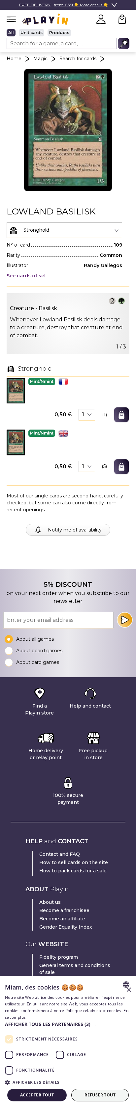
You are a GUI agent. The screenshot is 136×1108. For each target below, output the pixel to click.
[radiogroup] (68, 32)
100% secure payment (68, 798)
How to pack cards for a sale (73, 871)
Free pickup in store (93, 754)
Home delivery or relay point (45, 754)
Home (14, 59)
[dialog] (68, 1042)
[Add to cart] (121, 415)
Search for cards (77, 59)
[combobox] (64, 230)
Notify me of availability (75, 530)
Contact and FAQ (59, 854)
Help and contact (90, 706)
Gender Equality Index (65, 927)
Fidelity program (58, 957)
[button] (16, 390)
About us (50, 902)
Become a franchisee (64, 910)
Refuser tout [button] (100, 1095)
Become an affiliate (62, 919)
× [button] (128, 990)
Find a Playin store (39, 709)
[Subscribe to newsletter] (125, 620)
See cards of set (26, 276)
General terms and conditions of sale (74, 968)
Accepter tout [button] (37, 1095)
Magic (40, 59)
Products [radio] (59, 32)
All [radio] (11, 32)
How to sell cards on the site (73, 862)
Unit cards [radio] (31, 32)
